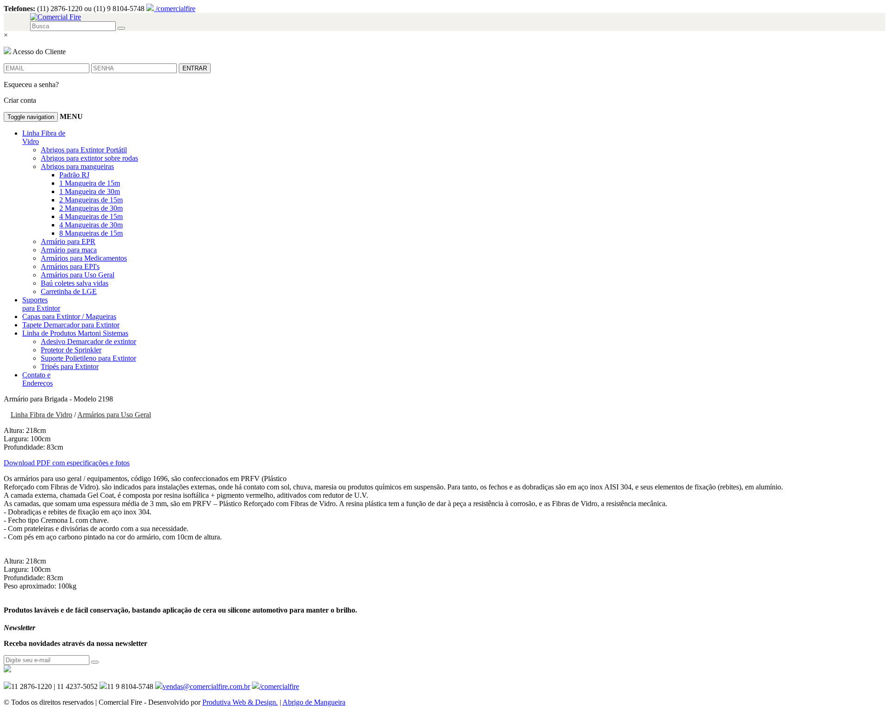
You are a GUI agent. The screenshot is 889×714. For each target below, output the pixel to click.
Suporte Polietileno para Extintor (88, 358)
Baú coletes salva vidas (74, 283)
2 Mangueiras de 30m (91, 208)
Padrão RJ (74, 175)
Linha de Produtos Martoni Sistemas (75, 333)
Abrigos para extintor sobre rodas (89, 158)
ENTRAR (194, 68)
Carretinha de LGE (69, 291)
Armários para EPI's (70, 266)
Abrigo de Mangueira (313, 702)
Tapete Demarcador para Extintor (70, 325)
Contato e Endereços (37, 379)
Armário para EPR (68, 241)
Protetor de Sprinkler (71, 350)
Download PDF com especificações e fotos (67, 463)
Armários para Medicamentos (84, 258)
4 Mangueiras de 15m (91, 216)
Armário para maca (69, 250)
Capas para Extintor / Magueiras (69, 316)
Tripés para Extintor (70, 366)
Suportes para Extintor (41, 304)
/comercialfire (174, 9)
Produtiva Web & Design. (240, 702)
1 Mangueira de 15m (89, 183)
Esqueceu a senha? (31, 84)
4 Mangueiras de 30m (91, 225)
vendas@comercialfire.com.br (206, 686)
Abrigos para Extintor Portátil (84, 150)
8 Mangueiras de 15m (91, 233)
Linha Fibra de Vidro (41, 415)
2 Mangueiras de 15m (91, 200)
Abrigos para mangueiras (77, 166)
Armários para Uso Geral (77, 275)
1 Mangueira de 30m (89, 191)
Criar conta (20, 100)
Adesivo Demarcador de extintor (88, 341)
